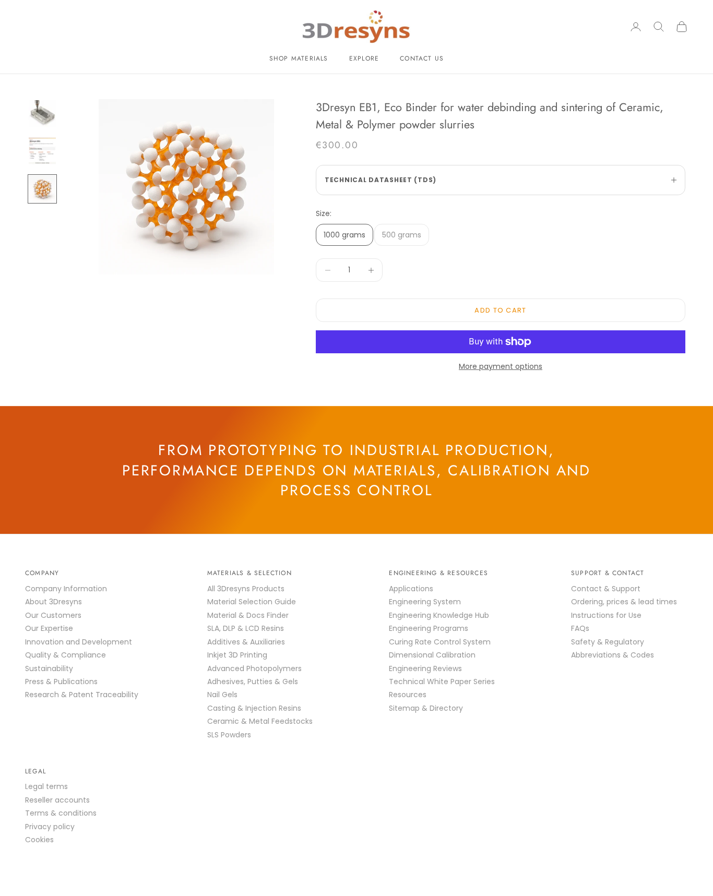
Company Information (66, 588)
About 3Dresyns (53, 601)
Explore (364, 58)
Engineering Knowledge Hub (439, 615)
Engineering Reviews (425, 668)
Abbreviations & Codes (612, 655)
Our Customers (53, 615)
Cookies (39, 839)
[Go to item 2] (42, 151)
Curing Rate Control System (440, 642)
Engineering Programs (428, 628)
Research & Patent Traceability (81, 694)
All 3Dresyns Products (245, 588)
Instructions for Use (606, 615)
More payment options (500, 366)
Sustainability (49, 668)
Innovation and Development (78, 642)
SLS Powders (229, 735)
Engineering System (425, 601)
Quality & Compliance (65, 655)
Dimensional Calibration (432, 655)
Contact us (422, 58)
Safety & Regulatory (607, 642)
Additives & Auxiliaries (246, 642)
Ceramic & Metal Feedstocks (260, 721)
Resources (407, 694)
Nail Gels (222, 694)
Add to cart (500, 310)
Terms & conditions (61, 813)
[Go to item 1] (42, 113)
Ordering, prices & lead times (624, 601)
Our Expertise (49, 628)
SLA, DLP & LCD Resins (245, 628)
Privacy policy (50, 826)
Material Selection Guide (251, 601)
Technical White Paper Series (442, 681)
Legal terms (46, 786)
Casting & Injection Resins (254, 708)
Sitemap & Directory (426, 708)
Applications (411, 588)
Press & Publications (61, 681)
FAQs (580, 628)
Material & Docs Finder (248, 615)
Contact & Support (605, 588)
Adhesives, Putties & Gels (252, 681)
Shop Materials (298, 58)
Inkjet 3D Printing (237, 655)
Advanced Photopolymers (254, 668)
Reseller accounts (57, 800)
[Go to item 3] (42, 189)
